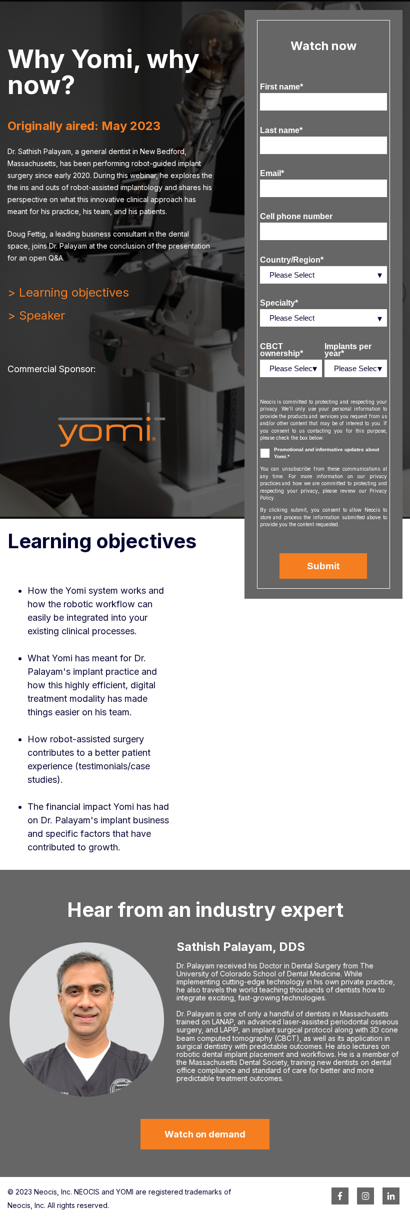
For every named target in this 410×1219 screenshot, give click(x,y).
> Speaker (36, 315)
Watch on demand (205, 1134)
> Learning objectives (68, 292)
